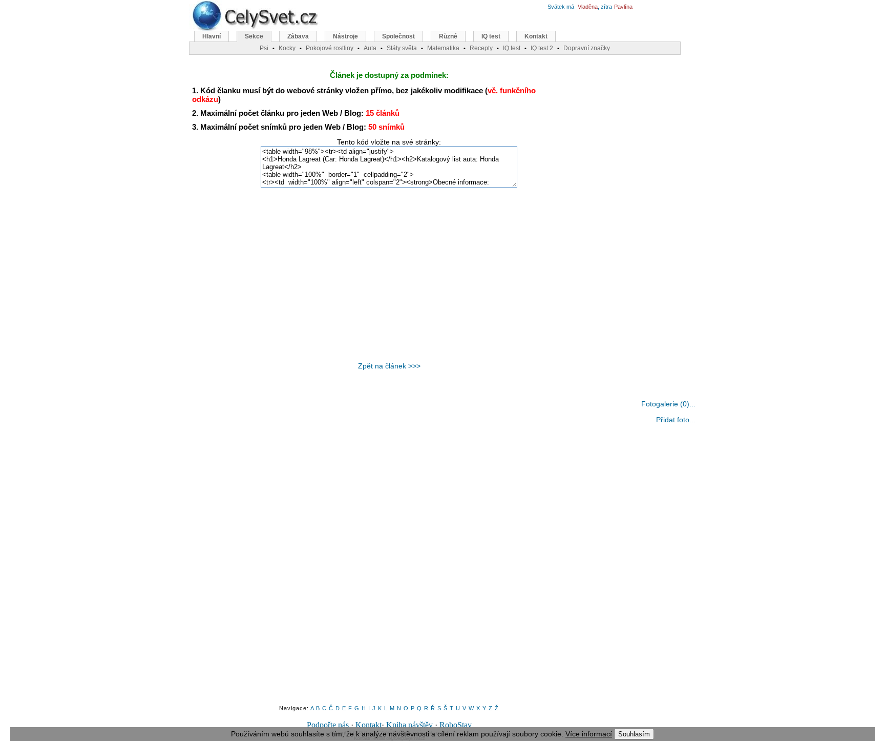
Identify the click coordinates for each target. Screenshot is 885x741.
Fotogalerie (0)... (668, 404)
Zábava (298, 36)
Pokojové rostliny (329, 48)
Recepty (481, 48)
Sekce (254, 36)
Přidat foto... (676, 420)
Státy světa (402, 48)
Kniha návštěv (409, 725)
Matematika (443, 48)
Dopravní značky (586, 48)
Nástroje (345, 36)
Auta (370, 48)
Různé (448, 36)
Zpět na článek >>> (389, 366)
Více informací (588, 734)
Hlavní (211, 36)
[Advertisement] (389, 274)
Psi (264, 48)
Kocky (287, 48)
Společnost (398, 36)
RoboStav (455, 725)
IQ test (490, 36)
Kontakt (368, 725)
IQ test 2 (542, 48)
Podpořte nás (328, 725)
